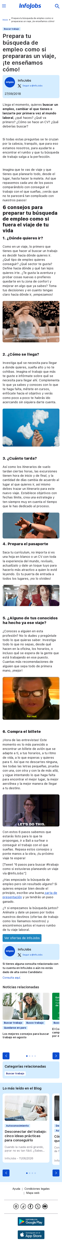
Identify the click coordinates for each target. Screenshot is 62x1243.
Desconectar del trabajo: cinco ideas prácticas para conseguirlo (26, 1136)
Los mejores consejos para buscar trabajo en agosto (26, 1035)
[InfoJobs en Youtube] (45, 1206)
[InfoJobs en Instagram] (16, 1206)
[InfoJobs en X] (38, 1206)
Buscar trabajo (11, 29)
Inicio (5, 20)
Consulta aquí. (12, 977)
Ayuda (16, 1188)
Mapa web (32, 1193)
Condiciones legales (37, 1188)
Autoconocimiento (17, 1125)
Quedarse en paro (15, 1027)
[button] (6, 1055)
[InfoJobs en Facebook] (31, 1206)
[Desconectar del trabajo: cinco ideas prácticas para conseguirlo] (26, 1119)
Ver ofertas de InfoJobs (22, 938)
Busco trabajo (35, 1022)
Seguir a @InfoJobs (33, 86)
